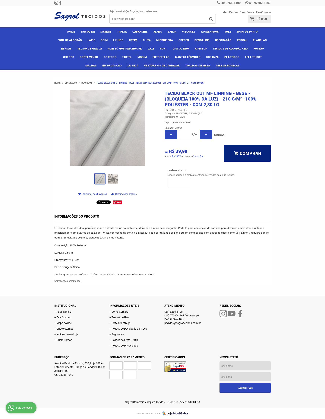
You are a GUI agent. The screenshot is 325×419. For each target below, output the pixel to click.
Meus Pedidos (230, 12)
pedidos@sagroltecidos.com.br (182, 323)
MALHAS (91, 65)
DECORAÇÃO (223, 40)
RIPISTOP (201, 48)
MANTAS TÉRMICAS (187, 57)
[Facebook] (60, 3)
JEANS (157, 31)
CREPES (183, 40)
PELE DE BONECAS (228, 65)
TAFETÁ (122, 31)
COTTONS (110, 57)
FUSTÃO (259, 48)
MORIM (142, 57)
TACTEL (127, 57)
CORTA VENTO (89, 57)
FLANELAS (260, 40)
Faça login (135, 11)
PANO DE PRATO (247, 31)
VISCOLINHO (181, 48)
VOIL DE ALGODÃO (70, 40)
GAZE (151, 48)
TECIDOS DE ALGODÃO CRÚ (230, 48)
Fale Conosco (263, 12)
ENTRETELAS (161, 57)
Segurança (118, 334)
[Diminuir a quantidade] (171, 134)
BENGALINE (202, 40)
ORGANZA (212, 57)
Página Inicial (64, 311)
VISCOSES (188, 31)
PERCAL (242, 40)
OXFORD (68, 57)
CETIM (133, 40)
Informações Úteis (124, 306)
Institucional (65, 306)
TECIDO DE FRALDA (89, 48)
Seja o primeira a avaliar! (178, 122)
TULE (228, 31)
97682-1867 (260, 3)
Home (71, 31)
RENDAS (66, 48)
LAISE (91, 40)
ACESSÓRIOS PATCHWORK (125, 48)
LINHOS (118, 40)
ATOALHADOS (210, 31)
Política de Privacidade (125, 345)
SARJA (172, 31)
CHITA (147, 40)
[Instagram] (56, 3)
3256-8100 (231, 3)
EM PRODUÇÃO (112, 65)
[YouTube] (231, 313)
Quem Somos (247, 12)
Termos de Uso (120, 317)
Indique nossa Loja (67, 334)
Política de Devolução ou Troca (129, 328)
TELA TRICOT (253, 57)
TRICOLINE (88, 31)
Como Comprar (120, 311)
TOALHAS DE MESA (197, 65)
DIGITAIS (106, 31)
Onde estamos (64, 328)
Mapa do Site (64, 323)
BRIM (104, 40)
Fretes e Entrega (121, 323)
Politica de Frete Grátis (125, 340)
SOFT (163, 48)
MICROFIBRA (164, 40)
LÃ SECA (133, 65)
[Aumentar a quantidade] (206, 134)
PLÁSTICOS (231, 57)
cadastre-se (151, 11)
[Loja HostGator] (174, 413)
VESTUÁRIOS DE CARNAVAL (162, 65)
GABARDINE (140, 31)
